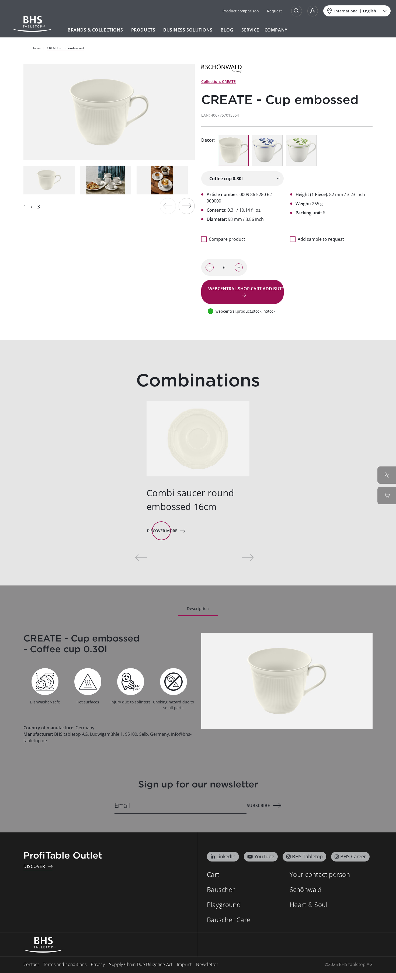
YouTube (264, 856)
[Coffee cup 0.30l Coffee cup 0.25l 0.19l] (242, 178)
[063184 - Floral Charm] (301, 150)
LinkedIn (225, 856)
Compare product (227, 239)
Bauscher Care (228, 919)
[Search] (296, 11)
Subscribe (258, 805)
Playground (224, 904)
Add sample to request (321, 239)
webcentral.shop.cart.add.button (246, 289)
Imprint (184, 964)
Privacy (98, 964)
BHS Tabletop (307, 856)
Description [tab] (198, 608)
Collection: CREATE (218, 81)
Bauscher (221, 889)
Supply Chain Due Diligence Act (141, 964)
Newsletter (207, 964)
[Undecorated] (233, 150)
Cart (213, 874)
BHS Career (353, 856)
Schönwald (306, 889)
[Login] (312, 11)
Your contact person (320, 874)
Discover (34, 866)
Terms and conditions (64, 964)
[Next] (187, 206)
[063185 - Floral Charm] (267, 150)
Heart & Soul (308, 904)
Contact (31, 964)
